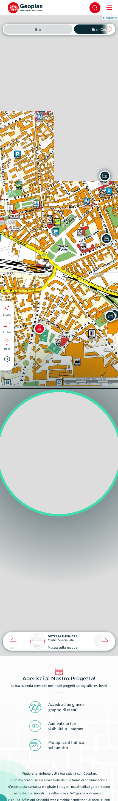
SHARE (7, 314)
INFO (7, 349)
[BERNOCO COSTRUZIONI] (110, 316)
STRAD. (7, 332)
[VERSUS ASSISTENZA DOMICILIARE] (106, 238)
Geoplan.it (110, 17)
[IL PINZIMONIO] (105, 176)
